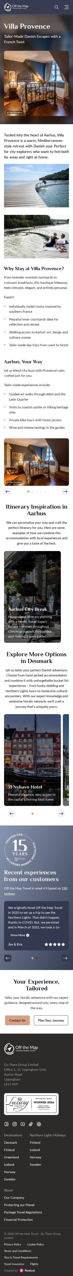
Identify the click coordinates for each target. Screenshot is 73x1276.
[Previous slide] (7, 491)
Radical (27, 1270)
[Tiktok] (30, 1124)
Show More (18, 935)
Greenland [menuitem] (11, 1157)
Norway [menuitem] (9, 1172)
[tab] (28, 492)
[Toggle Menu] (66, 7)
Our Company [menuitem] (14, 1197)
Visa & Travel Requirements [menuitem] (21, 1257)
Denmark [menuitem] (10, 1142)
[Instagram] (14, 1124)
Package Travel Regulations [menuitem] (23, 1212)
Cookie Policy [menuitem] (35, 1244)
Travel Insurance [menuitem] (14, 1264)
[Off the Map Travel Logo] (16, 7)
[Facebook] (6, 1124)
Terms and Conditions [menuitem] (17, 1251)
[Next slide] (65, 491)
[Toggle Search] (56, 7)
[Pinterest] (38, 1124)
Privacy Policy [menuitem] (12, 1244)
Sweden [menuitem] (9, 1179)
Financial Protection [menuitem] (18, 1219)
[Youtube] (22, 1124)
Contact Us (17, 1020)
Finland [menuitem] (9, 1150)
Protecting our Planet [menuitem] (19, 1205)
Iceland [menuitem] (9, 1164)
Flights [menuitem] (34, 1264)
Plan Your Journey (51, 1020)
